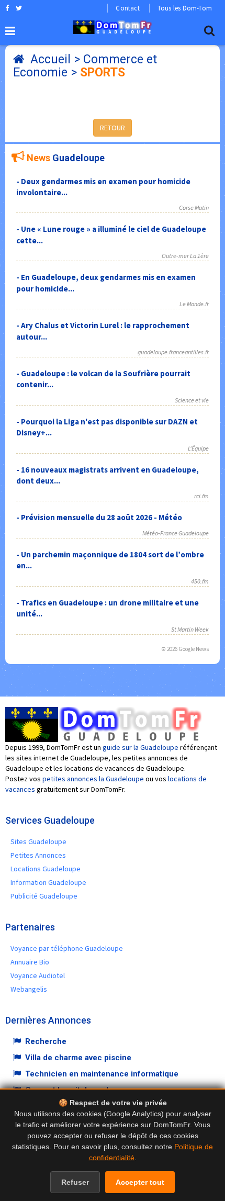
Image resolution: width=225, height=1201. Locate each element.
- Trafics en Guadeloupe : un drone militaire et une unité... (107, 608)
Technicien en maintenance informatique (101, 1074)
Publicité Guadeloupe (43, 896)
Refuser (75, 1182)
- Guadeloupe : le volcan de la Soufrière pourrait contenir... (103, 378)
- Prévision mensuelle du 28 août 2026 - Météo (99, 517)
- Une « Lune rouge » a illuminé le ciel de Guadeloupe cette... (111, 234)
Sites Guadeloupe (38, 841)
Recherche (45, 1041)
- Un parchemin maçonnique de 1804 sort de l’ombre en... (110, 559)
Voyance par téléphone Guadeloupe (66, 948)
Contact (127, 8)
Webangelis (28, 989)
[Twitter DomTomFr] (19, 8)
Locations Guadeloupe (45, 868)
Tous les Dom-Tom (185, 8)
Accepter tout (140, 1182)
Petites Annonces (38, 855)
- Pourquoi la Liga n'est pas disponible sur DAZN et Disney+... (107, 427)
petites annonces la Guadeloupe (93, 778)
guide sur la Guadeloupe (140, 747)
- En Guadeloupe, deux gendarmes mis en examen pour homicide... (106, 282)
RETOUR (112, 127)
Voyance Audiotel (37, 975)
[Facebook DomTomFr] (7, 8)
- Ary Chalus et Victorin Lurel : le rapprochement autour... (102, 330)
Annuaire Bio (29, 962)
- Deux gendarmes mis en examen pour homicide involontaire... (103, 186)
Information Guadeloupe (48, 882)
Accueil (50, 59)
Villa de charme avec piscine (78, 1057)
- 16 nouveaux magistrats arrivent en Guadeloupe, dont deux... (107, 475)
